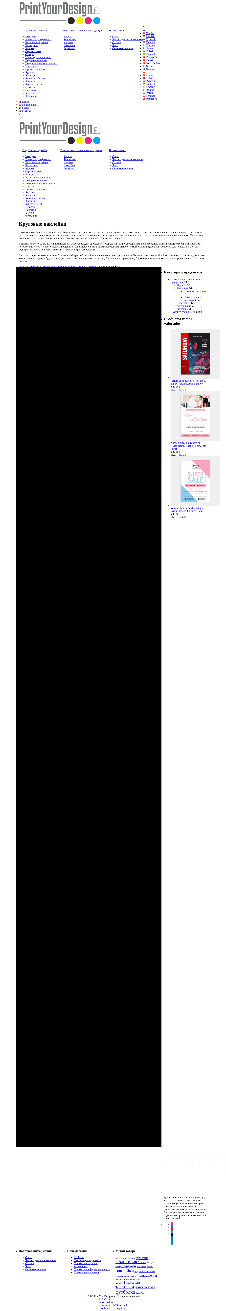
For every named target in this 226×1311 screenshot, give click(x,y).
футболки (125, 1292)
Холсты (29, 48)
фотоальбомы (145, 1287)
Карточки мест (33, 84)
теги (137, 1282)
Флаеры (29, 54)
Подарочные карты (36, 60)
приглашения (147, 1275)
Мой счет (79, 1257)
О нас (115, 36)
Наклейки (31, 90)
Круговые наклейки (195, 291)
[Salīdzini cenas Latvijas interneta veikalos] (105, 1301)
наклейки (124, 1270)
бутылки (142, 1258)
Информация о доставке (87, 1260)
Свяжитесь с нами (122, 48)
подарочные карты (145, 1271)
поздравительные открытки (126, 1276)
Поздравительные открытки (41, 63)
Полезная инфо (117, 30)
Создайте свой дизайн (34, 30)
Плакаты (30, 87)
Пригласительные (35, 69)
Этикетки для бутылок (38, 39)
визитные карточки (130, 1262)
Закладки (30, 36)
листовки (141, 1266)
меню (150, 1266)
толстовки (124, 1286)
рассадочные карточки (127, 1279)
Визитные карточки (36, 42)
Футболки (31, 96)
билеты (119, 1258)
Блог (115, 45)
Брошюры (31, 75)
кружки (130, 1266)
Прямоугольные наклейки (193, 298)
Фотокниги (31, 81)
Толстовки (31, 66)
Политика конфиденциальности (92, 1269)
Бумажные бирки (35, 78)
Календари (31, 45)
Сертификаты (33, 51)
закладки (150, 1262)
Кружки (29, 72)
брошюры (129, 1258)
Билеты (29, 93)
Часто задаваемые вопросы (127, 39)
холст (140, 1292)
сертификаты (124, 1282)
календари (119, 1267)
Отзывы (116, 42)
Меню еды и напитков (38, 57)
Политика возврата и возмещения (86, 1265)
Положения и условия (86, 1272)
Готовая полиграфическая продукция (81, 30)
